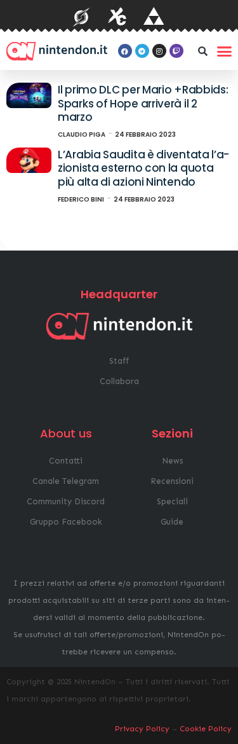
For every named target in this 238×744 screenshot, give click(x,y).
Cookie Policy (206, 728)
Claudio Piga (81, 134)
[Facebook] (125, 51)
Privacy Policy (142, 728)
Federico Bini (81, 199)
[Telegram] (142, 51)
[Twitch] (176, 51)
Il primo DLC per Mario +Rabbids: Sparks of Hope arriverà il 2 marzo (143, 103)
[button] (203, 50)
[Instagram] (159, 51)
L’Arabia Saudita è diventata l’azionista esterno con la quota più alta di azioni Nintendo (143, 168)
